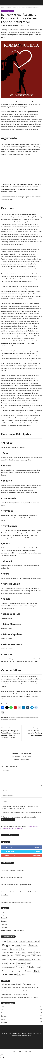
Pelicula (20, 967)
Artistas (29, 941)
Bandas (36, 941)
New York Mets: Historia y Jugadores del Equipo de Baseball (19, 997)
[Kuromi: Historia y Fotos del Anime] (21, 874)
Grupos (10, 956)
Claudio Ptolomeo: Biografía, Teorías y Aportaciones (34, 733)
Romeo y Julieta (33, 717)
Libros (39, 955)
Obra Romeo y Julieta (15, 717)
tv (19, 974)
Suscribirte (36, 856)
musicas (12, 963)
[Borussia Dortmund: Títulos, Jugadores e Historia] (21, 881)
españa (23, 952)
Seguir (38, 851)
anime (4, 941)
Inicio (2, 7)
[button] (39, 3)
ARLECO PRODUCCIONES (10, 25)
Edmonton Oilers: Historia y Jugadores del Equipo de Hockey (19, 987)
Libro (33, 956)
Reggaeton (19, 971)
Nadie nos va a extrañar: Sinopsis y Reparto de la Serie (18, 984)
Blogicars (4, 912)
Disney (17, 952)
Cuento (28, 949)
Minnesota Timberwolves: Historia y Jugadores (15, 991)
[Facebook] (14, 1039)
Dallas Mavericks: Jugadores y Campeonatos (14, 994)
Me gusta (37, 847)
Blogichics (4, 921)
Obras (11, 11)
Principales (5, 971)
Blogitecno (4, 924)
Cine (22, 949)
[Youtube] (29, 1039)
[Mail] (19, 1039)
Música (21, 963)
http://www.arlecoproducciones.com (22, 756)
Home (13, 1051)
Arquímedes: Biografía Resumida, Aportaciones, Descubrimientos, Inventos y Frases (10, 734)
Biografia (8, 945)
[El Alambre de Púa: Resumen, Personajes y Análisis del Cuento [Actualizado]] (21, 888)
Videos (24, 974)
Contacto (20, 1051)
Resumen (25, 717)
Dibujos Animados (7, 952)
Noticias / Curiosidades (8, 967)
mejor (4, 959)
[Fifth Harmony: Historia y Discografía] (21, 867)
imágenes (26, 956)
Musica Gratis (36, 959)
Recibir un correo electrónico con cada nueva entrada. (19, 817)
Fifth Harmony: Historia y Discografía (12, 870)
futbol (4, 956)
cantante (4, 949)
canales (24, 945)
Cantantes (13, 949)
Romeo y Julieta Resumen (8, 719)
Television (13, 974)
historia (18, 955)
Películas (31, 967)
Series (4, 974)
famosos (31, 952)
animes (22, 941)
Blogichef (4, 918)
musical (4, 963)
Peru (38, 967)
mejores (12, 959)
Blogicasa (4, 915)
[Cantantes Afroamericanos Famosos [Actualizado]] (21, 899)
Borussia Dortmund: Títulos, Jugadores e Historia (16, 884)
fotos (38, 952)
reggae (12, 971)
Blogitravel (4, 927)
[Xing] (21, 762)
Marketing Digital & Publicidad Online (12, 930)
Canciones (33, 945)
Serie (36, 971)
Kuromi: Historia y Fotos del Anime (11, 877)
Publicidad (28, 1051)
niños (28, 963)
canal (18, 945)
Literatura (8, 7)
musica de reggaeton (24, 959)
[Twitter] (24, 1039)
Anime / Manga (13, 941)
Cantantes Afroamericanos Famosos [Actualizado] (16, 902)
